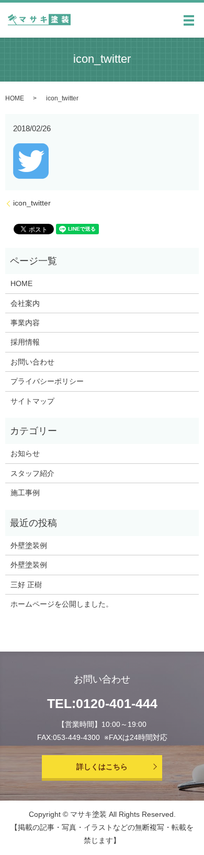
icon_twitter (32, 203)
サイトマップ (32, 401)
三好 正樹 (26, 584)
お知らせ (25, 453)
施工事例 (25, 492)
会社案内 (25, 303)
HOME (14, 98)
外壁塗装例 (28, 545)
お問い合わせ (32, 362)
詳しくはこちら (102, 766)
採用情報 (25, 342)
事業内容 (25, 322)
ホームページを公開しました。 (61, 604)
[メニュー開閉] (189, 20)
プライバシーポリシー (47, 381)
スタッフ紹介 (32, 473)
